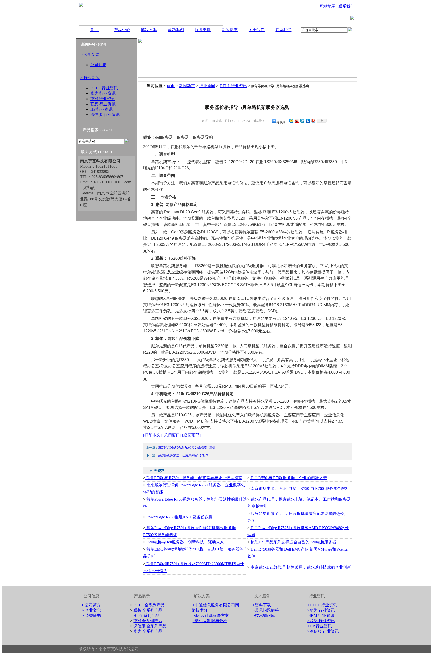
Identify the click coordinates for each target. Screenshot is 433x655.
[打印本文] (152, 435)
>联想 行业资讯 (321, 621)
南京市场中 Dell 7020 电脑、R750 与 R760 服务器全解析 (299, 488)
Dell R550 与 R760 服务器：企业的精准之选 (288, 478)
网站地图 (327, 6)
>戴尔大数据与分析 (210, 621)
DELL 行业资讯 (104, 88)
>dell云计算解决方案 (211, 615)
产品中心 (122, 30)
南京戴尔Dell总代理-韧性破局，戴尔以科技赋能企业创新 (300, 567)
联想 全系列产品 (147, 610)
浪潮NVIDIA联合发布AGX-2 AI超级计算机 (186, 447)
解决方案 (149, 30)
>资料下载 (262, 605)
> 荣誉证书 (91, 615)
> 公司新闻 (90, 54)
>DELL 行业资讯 (322, 605)
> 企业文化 (91, 610)
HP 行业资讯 (101, 109)
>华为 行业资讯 (321, 610)
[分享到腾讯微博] (302, 120)
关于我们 (257, 30)
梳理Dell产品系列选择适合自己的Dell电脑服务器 (293, 542)
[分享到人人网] (307, 120)
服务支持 (203, 30)
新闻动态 (230, 30)
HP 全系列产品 (146, 615)
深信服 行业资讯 (105, 114)
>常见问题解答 (266, 610)
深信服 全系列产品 (149, 626)
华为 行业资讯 (103, 93)
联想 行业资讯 (103, 104)
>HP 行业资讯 (319, 626)
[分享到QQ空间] (291, 120)
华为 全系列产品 (147, 631)
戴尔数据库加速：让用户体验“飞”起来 (183, 455)
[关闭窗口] (172, 435)
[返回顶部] (191, 435)
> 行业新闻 (90, 78)
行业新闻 (207, 86)
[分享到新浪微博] (296, 120)
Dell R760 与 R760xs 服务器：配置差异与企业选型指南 (193, 478)
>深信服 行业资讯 (323, 631)
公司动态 (98, 65)
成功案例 (176, 30)
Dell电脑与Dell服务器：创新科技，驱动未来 (184, 542)
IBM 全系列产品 (147, 621)
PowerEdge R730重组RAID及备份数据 (179, 517)
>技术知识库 (264, 615)
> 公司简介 (91, 605)
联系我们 (346, 6)
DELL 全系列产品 (149, 605)
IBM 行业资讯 (102, 99)
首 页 (94, 30)
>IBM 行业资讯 (320, 615)
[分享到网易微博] (313, 120)
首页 (171, 86)
